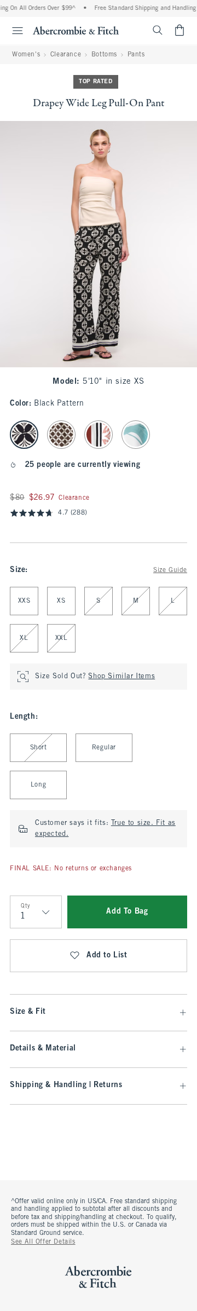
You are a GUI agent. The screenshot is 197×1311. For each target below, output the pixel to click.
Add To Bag (127, 911)
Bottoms (104, 54)
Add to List (107, 955)
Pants (136, 54)
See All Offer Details (43, 1242)
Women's (26, 54)
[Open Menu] (13, 31)
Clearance (65, 54)
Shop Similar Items (121, 676)
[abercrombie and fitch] (76, 30)
